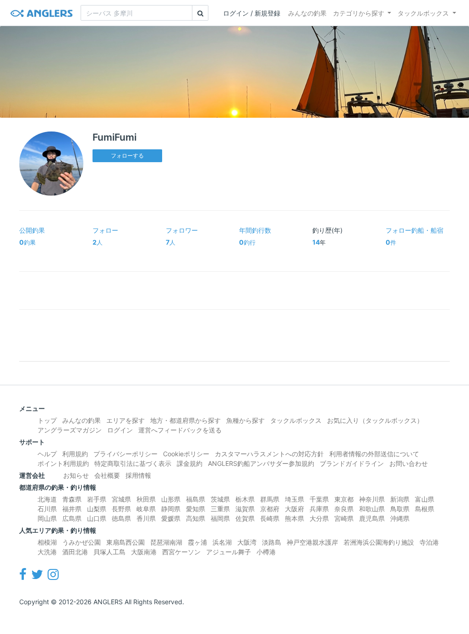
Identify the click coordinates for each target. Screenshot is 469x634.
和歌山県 (372, 509)
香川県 (146, 518)
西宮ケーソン (181, 552)
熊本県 (294, 518)
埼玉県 (294, 499)
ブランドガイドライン (352, 463)
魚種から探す (245, 420)
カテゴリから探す (358, 13)
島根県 (424, 509)
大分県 (319, 518)
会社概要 (107, 475)
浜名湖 (222, 542)
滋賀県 (245, 509)
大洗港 (47, 552)
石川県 (47, 509)
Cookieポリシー (186, 454)
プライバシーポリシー (125, 454)
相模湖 (47, 542)
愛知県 (195, 509)
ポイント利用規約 (63, 463)
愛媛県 (170, 518)
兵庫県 (319, 509)
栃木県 (245, 499)
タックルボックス (423, 13)
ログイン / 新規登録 (251, 13)
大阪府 (294, 509)
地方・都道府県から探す (185, 420)
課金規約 (189, 463)
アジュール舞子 (228, 552)
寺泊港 (429, 542)
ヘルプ (47, 454)
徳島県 (121, 518)
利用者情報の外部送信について (374, 454)
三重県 (220, 509)
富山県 (424, 499)
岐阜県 (146, 509)
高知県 (195, 518)
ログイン (120, 430)
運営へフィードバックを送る (180, 430)
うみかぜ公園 (81, 542)
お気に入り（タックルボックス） (375, 420)
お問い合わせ (408, 463)
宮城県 (121, 499)
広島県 (72, 518)
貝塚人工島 (109, 552)
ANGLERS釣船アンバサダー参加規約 (261, 463)
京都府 (269, 509)
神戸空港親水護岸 (312, 542)
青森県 (72, 499)
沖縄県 (399, 518)
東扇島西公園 (125, 542)
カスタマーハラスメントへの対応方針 (269, 454)
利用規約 (75, 454)
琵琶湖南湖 (166, 542)
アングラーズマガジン (70, 430)
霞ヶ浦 (197, 542)
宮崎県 (344, 518)
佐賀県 (245, 518)
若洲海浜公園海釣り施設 (379, 542)
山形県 (170, 499)
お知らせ (76, 475)
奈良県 (344, 509)
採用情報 (138, 475)
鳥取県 (399, 509)
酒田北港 (75, 552)
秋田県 (146, 499)
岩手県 (96, 499)
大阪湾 (246, 542)
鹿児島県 (372, 518)
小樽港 (266, 552)
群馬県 (269, 499)
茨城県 (220, 499)
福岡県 (220, 518)
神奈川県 (372, 499)
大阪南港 (144, 552)
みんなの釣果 (307, 13)
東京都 (344, 499)
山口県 (96, 518)
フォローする (127, 155)
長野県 (121, 509)
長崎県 (269, 518)
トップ (47, 420)
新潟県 (399, 499)
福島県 (195, 499)
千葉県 (319, 499)
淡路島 (271, 542)
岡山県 (47, 518)
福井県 (72, 509)
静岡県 (170, 509)
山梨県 (96, 509)
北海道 (47, 499)
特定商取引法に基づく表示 (132, 463)
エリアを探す (125, 420)
